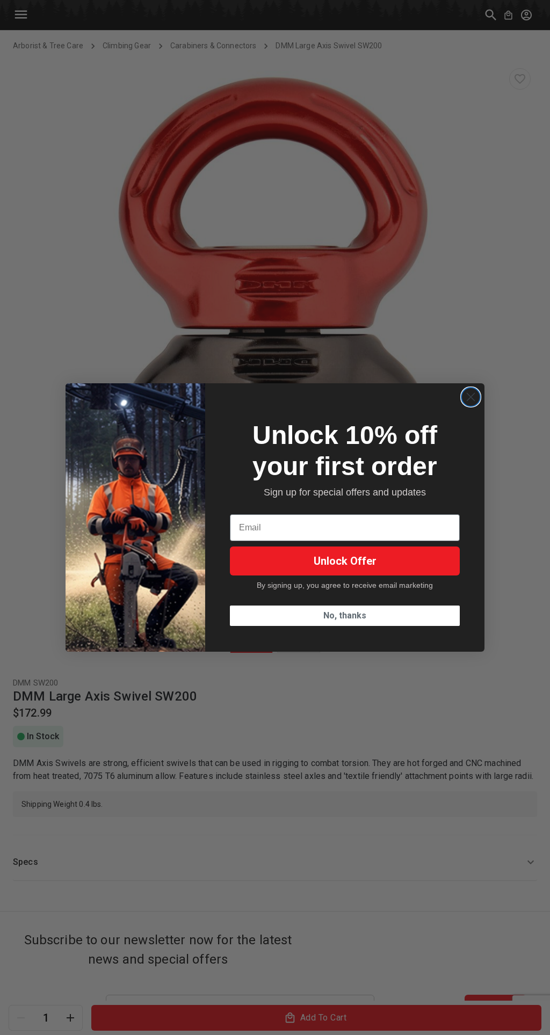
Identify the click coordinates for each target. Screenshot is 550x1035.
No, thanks (344, 615)
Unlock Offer (345, 561)
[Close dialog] (470, 397)
